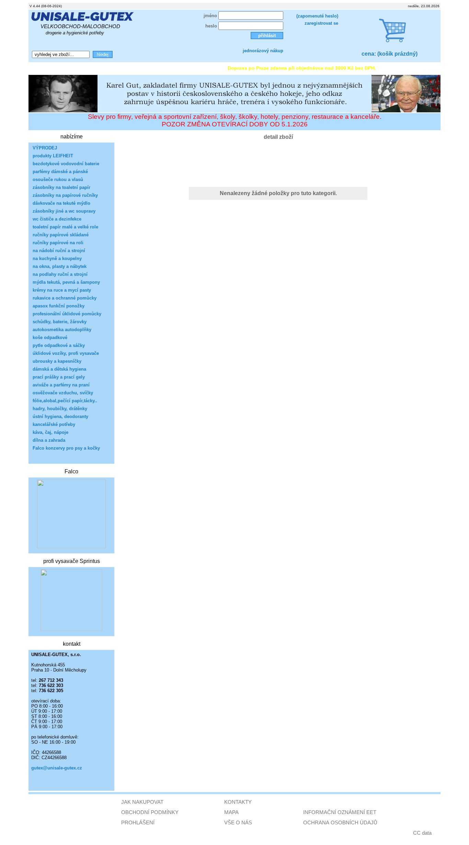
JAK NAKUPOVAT (142, 802)
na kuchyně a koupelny (57, 258)
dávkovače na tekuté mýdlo (61, 203)
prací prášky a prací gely (59, 377)
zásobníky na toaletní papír (61, 187)
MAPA (231, 812)
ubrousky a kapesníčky (57, 361)
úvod (38, 68)
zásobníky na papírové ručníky (65, 195)
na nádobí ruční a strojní (59, 250)
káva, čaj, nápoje (50, 432)
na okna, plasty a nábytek (60, 266)
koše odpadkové (50, 337)
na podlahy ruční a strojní (60, 274)
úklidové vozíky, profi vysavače (66, 353)
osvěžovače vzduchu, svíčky (63, 392)
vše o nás (68, 68)
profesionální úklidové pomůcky (67, 313)
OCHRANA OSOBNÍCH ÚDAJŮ (340, 822)
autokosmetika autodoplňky (62, 329)
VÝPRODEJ (45, 147)
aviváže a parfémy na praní (61, 384)
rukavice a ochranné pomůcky (64, 298)
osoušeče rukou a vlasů (58, 179)
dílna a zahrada (49, 440)
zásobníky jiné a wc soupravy (64, 211)
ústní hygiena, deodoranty (60, 416)
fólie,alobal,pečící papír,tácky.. (65, 400)
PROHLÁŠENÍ (138, 822)
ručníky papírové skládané (61, 234)
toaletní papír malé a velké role (65, 226)
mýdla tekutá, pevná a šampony (66, 282)
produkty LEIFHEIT (53, 155)
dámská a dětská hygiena (59, 369)
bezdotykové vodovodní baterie (66, 163)
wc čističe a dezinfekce (57, 219)
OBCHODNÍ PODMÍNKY (150, 812)
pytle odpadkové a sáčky (59, 345)
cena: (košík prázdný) (389, 54)
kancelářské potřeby (54, 424)
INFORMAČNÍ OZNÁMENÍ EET (339, 812)
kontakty (102, 68)
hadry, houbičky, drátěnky (60, 408)
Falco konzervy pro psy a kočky (66, 448)
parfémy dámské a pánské (60, 171)
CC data (422, 833)
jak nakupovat (142, 68)
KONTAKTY (238, 802)
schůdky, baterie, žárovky (60, 321)
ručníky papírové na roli (58, 242)
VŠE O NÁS (238, 822)
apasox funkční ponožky (58, 305)
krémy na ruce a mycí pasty (62, 290)
